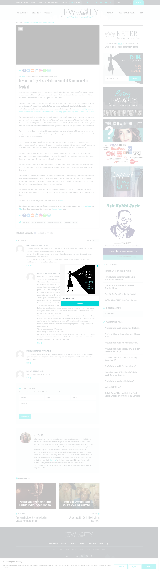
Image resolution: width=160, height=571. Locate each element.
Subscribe (80, 304)
